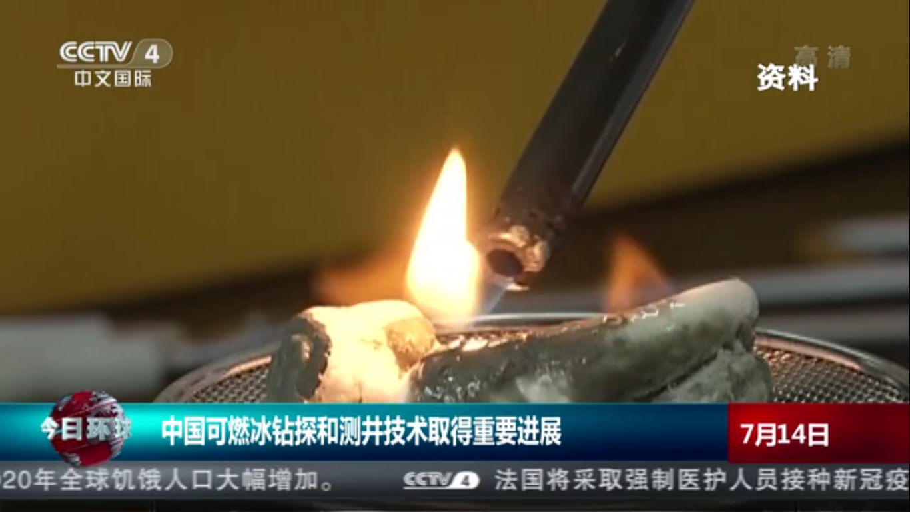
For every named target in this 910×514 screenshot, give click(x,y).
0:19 (34, 500)
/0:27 (52, 500)
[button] (10, 501)
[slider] (784, 500)
